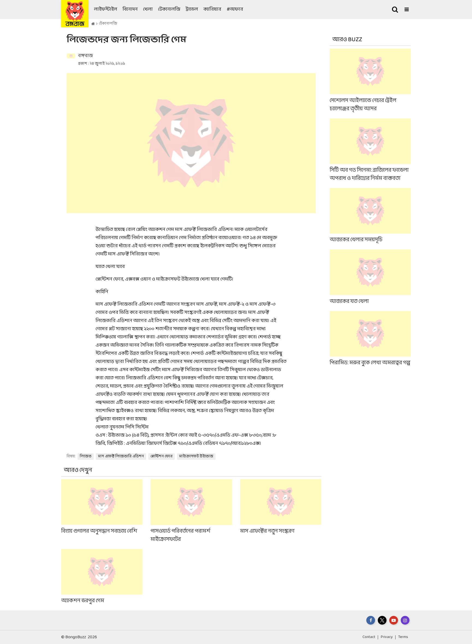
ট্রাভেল (192, 9)
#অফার (235, 9)
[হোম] (93, 24)
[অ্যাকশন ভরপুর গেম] (101, 577)
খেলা (148, 9)
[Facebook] (370, 620)
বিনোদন (130, 9)
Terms (403, 637)
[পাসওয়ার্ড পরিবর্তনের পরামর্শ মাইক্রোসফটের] (191, 511)
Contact (368, 637)
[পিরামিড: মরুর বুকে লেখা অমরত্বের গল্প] (370, 339)
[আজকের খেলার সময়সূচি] (370, 216)
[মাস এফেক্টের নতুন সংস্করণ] (280, 511)
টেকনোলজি (169, 9)
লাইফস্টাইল (105, 9)
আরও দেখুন (78, 470)
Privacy (387, 637)
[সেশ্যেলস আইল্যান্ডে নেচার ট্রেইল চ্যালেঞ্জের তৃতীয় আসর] (370, 81)
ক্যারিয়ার (212, 9)
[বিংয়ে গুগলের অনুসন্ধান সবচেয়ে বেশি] (101, 511)
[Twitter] (382, 620)
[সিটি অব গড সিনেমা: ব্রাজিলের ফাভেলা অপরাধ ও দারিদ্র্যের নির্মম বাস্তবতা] (370, 150)
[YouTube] (393, 620)
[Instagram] (405, 620)
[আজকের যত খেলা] (370, 277)
